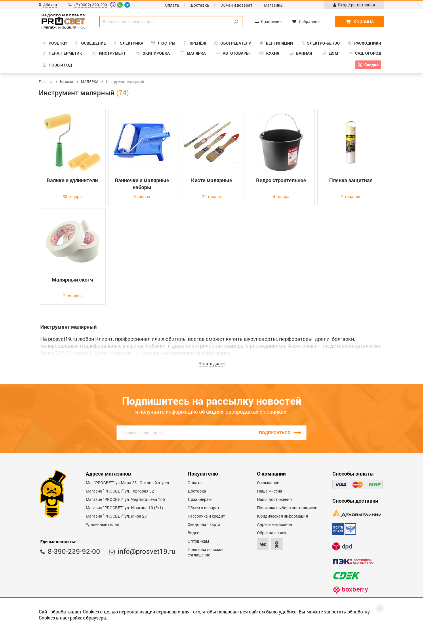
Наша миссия (269, 491)
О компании (268, 482)
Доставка (199, 5)
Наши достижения (274, 499)
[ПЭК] (353, 561)
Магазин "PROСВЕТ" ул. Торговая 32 (120, 491)
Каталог (67, 81)
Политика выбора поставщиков (287, 507)
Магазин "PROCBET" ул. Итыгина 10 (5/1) (124, 507)
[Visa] (340, 484)
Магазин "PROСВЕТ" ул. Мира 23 (116, 516)
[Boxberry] (350, 590)
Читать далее (211, 363)
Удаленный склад (102, 524)
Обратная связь (272, 532)
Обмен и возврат (236, 5)
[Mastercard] (357, 484)
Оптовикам (198, 541)
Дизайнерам (200, 499)
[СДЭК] (346, 575)
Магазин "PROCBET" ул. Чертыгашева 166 (125, 499)
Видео (193, 532)
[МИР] (375, 484)
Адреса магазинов (274, 524)
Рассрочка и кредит (206, 516)
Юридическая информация (282, 516)
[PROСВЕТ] (63, 21)
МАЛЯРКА (89, 81)
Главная (46, 81)
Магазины (273, 5)
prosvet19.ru (62, 338)
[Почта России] (344, 529)
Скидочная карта (204, 524)
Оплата (172, 5)
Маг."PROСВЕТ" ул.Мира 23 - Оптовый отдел (127, 482)
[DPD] (342, 546)
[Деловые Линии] (356, 513)
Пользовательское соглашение (205, 552)
